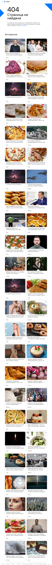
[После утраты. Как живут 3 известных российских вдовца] (15, 49)
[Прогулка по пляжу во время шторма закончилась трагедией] (37, 485)
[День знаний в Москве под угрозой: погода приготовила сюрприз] (37, 267)
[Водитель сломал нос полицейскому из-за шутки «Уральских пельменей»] (15, 223)
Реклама (12, 564)
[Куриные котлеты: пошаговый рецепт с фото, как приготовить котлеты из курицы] (37, 289)
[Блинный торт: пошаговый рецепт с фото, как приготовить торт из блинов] (37, 551)
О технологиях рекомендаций (27, 564)
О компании (7, 564)
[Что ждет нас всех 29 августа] (15, 180)
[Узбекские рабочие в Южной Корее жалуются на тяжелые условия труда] (37, 464)
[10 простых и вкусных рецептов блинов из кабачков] (37, 311)
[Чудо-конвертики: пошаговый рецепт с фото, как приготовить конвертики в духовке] (15, 202)
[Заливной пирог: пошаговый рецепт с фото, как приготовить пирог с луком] (37, 70)
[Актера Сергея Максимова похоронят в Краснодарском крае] (15, 442)
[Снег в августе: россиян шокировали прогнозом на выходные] (37, 507)
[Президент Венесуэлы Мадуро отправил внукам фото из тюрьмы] (37, 529)
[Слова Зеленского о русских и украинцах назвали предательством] (37, 245)
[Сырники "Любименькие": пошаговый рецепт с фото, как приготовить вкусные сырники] (37, 114)
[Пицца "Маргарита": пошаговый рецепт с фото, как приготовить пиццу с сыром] (15, 136)
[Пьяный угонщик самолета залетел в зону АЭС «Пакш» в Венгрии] (37, 180)
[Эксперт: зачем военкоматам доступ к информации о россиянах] (15, 398)
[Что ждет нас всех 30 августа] (15, 92)
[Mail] (4, 1)
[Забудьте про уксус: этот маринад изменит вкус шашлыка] (15, 267)
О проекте (18, 564)
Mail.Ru (2, 564)
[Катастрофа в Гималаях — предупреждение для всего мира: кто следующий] (37, 136)
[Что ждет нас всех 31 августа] (15, 289)
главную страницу (21, 25)
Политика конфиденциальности (40, 564)
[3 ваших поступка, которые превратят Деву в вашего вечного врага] (15, 507)
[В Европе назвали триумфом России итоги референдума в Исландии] (37, 398)
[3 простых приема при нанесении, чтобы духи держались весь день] (15, 311)
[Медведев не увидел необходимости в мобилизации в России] (37, 202)
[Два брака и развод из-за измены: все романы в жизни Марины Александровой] (37, 49)
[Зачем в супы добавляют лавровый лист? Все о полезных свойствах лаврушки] (37, 442)
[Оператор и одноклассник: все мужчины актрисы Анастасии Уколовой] (15, 333)
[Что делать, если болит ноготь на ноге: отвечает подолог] (15, 354)
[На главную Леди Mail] (7, 1)
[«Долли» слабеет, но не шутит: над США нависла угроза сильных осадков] (15, 551)
